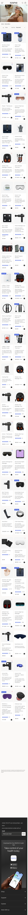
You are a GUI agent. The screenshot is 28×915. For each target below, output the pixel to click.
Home (2, 23)
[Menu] (2, 3)
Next (23, 833)
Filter (6, 27)
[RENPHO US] (13, 3)
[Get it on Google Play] (13, 868)
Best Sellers (7, 23)
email (3, 831)
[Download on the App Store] (13, 864)
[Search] (22, 3)
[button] (18, 27)
